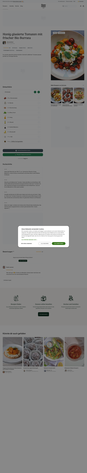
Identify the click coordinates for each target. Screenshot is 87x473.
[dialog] (43, 236)
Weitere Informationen (30, 237)
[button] (43, 239)
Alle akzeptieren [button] (58, 243)
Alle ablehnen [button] (44, 243)
